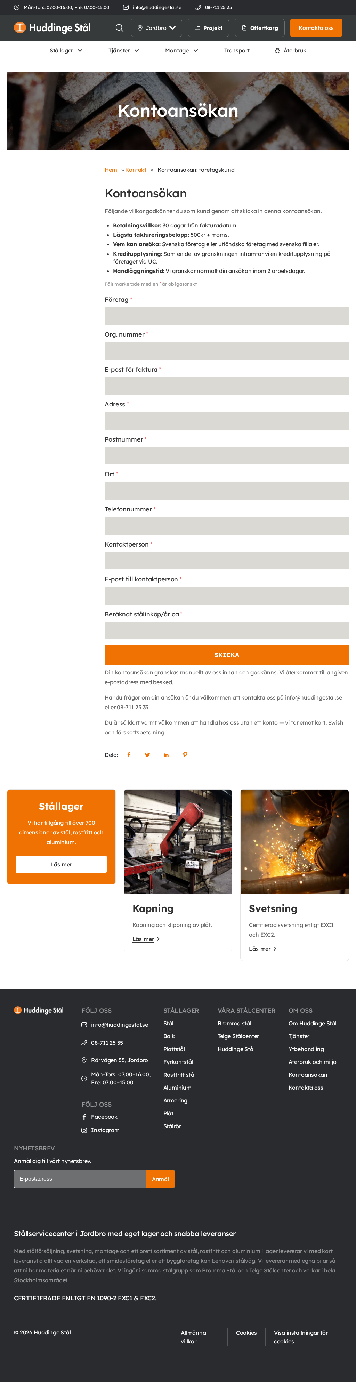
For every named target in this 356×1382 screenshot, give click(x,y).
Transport (237, 50)
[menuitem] (236, 28)
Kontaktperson (128, 544)
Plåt (168, 1113)
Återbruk (295, 50)
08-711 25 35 (107, 1042)
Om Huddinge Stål (313, 1023)
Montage (177, 50)
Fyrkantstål (178, 1061)
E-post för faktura (133, 369)
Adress (117, 404)
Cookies (246, 1332)
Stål (168, 1023)
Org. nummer (126, 334)
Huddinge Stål (236, 1048)
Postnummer (125, 439)
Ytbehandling (306, 1048)
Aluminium (177, 1087)
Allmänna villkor (193, 1337)
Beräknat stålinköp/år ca (143, 614)
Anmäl (160, 1178)
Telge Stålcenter (238, 1036)
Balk (169, 1036)
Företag (118, 300)
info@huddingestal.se (157, 7)
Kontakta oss (306, 1087)
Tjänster (119, 50)
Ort (111, 474)
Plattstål (174, 1048)
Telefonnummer (130, 509)
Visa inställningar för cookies (301, 1337)
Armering (175, 1100)
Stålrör (172, 1126)
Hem (111, 169)
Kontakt (135, 169)
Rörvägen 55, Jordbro (119, 1060)
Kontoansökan (308, 1074)
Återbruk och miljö (313, 1061)
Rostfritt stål (179, 1074)
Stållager (61, 50)
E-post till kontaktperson (143, 579)
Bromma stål (234, 1023)
